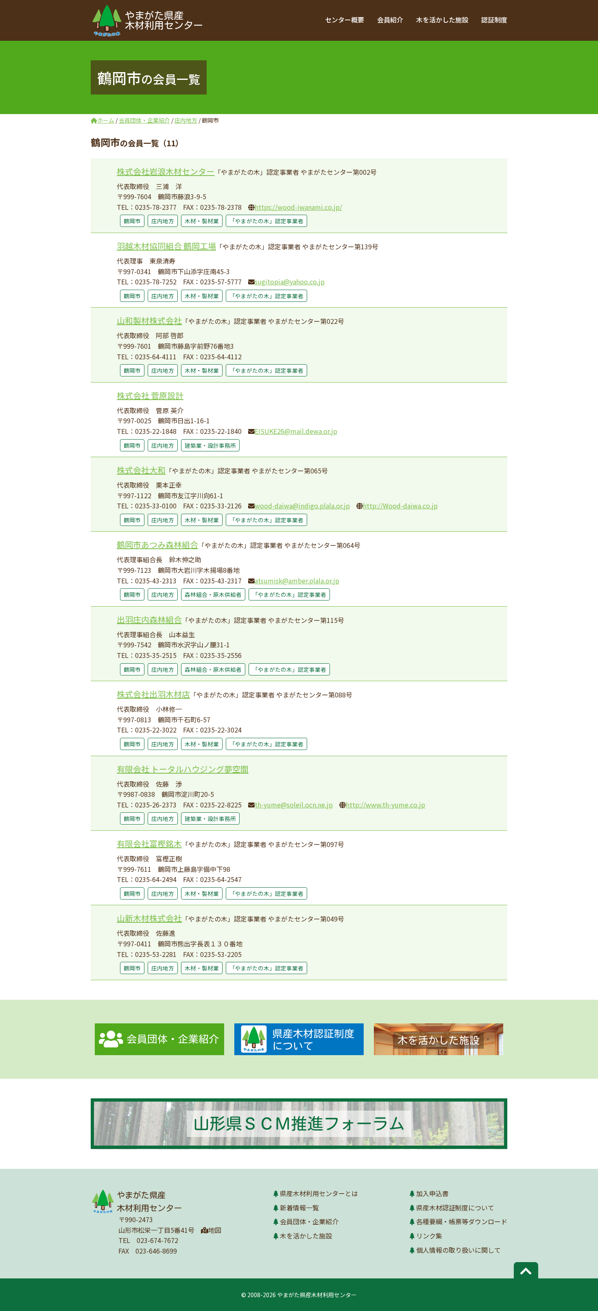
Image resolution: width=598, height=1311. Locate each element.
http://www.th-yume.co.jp (385, 804)
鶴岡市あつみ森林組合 (157, 544)
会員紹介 (390, 19)
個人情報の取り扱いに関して (458, 1250)
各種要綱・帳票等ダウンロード (461, 1221)
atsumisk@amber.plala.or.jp (297, 580)
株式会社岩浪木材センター (165, 171)
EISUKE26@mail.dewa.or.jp (296, 431)
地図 (214, 1230)
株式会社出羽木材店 (153, 694)
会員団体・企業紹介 (309, 1221)
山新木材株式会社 (149, 918)
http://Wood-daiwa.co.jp (400, 505)
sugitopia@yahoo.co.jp (290, 281)
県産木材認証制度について (455, 1207)
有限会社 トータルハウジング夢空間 (183, 769)
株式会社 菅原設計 (150, 395)
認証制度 (494, 19)
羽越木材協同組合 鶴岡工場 (166, 246)
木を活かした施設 (442, 19)
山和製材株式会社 (149, 320)
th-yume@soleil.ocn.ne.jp (294, 804)
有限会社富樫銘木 (149, 843)
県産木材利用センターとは (319, 1193)
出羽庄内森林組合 (149, 619)
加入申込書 (432, 1193)
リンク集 (429, 1236)
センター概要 (344, 19)
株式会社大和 (141, 470)
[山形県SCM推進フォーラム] (299, 1123)
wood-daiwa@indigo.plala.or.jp (302, 505)
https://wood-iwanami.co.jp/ (298, 207)
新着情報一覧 (299, 1207)
